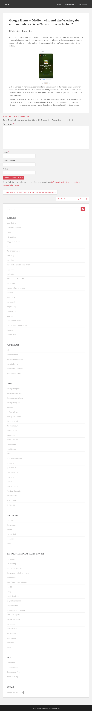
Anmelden (11, 663)
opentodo (10, 539)
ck (7, 246)
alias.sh (10, 520)
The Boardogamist (14, 491)
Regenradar (11, 638)
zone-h (9, 647)
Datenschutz (70, 4)
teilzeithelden (12, 486)
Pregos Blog (11, 306)
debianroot (11, 525)
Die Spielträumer (13, 426)
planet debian (12, 355)
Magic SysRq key (13, 615)
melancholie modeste (15, 279)
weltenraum (11, 500)
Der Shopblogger (13, 251)
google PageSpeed (14, 601)
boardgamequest (13, 402)
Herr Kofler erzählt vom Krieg (18, 265)
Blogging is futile (13, 241)
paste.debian (12, 633)
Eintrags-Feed (12, 667)
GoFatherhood (12, 260)
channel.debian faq (14, 568)
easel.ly (10, 587)
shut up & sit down (14, 458)
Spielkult (10, 477)
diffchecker (11, 577)
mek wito (10, 274)
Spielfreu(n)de (12, 472)
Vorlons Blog (12, 334)
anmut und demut (14, 227)
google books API (13, 596)
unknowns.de (12, 495)
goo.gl (9, 591)
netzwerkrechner (13, 629)
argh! (9, 232)
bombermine (12, 407)
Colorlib (42, 708)
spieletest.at (11, 468)
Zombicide (11, 505)
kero (25, 31)
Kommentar (8, 124)
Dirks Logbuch (12, 255)
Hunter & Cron (12, 440)
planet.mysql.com (14, 373)
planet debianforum (15, 359)
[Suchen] (83, 209)
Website (6, 169)
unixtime (10, 643)
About (59, 4)
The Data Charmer (14, 320)
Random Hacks (12, 311)
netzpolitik (11, 297)
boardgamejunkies (14, 393)
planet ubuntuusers (15, 368)
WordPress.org (12, 676)
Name (6, 152)
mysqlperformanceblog (16, 288)
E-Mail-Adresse (9, 160)
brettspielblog (12, 412)
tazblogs (10, 316)
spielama (10, 463)
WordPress (56, 708)
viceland (10, 330)
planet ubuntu (12, 364)
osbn (9, 350)
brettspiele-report (14, 416)
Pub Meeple (11, 449)
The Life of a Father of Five (17, 325)
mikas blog (11, 283)
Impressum (83, 4)
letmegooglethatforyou (16, 610)
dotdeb (9, 529)
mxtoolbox (11, 624)
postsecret (11, 302)
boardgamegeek (13, 389)
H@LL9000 (11, 435)
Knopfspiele (11, 444)
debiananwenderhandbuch (18, 573)
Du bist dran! (12, 430)
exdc (7, 4)
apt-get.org (11, 559)
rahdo (9, 454)
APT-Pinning (11, 563)
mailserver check (13, 619)
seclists (9, 543)
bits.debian (11, 237)
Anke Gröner (12, 223)
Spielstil (10, 481)
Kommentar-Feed (13, 672)
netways (10, 293)
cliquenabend (12, 421)
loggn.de (10, 269)
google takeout (12, 605)
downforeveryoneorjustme (17, 582)
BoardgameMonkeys (15, 398)
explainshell (11, 534)
